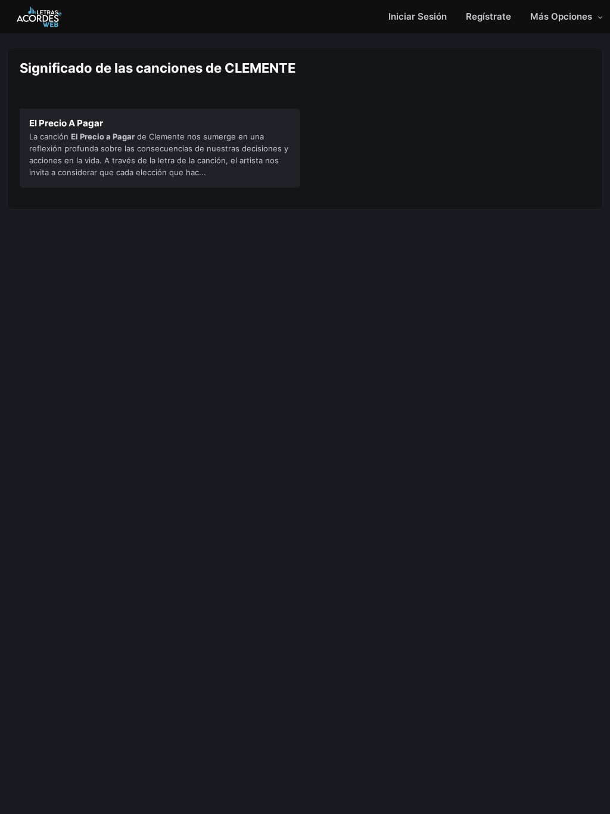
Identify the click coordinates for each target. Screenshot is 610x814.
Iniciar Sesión (417, 16)
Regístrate (488, 16)
